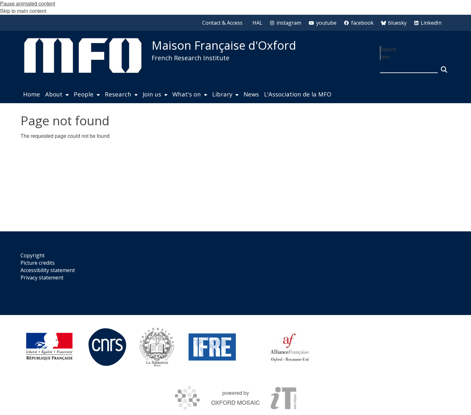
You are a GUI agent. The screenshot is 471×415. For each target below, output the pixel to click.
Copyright (33, 255)
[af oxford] (290, 347)
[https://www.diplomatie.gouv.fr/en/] (49, 347)
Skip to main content (23, 10)
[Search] (444, 66)
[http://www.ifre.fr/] (212, 347)
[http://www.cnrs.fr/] (107, 347)
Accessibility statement (48, 270)
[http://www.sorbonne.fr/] (157, 347)
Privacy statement (42, 277)
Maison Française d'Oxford (224, 45)
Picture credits (38, 262)
